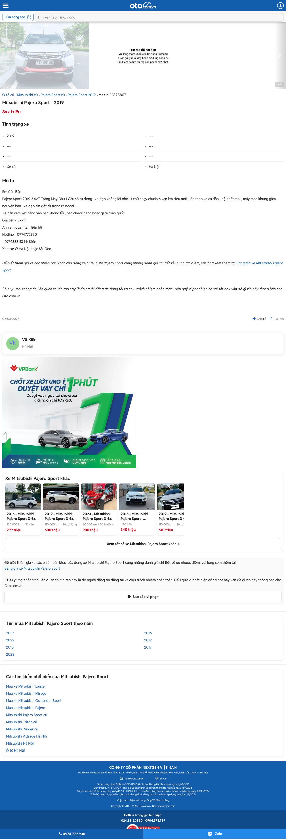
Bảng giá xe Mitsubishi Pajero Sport (32, 568)
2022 (10, 640)
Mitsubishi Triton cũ (21, 722)
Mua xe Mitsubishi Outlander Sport (33, 700)
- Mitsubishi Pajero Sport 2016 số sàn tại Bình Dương (135, 516)
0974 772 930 (74, 834)
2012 (148, 640)
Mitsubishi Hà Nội (20, 743)
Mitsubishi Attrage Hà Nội (26, 736)
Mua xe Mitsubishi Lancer (26, 686)
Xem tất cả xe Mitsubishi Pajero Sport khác (141, 543)
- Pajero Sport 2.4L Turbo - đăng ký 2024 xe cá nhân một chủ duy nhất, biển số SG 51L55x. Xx (98, 516)
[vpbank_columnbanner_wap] (69, 412)
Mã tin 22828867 (112, 95)
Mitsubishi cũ (27, 95)
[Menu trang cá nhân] (280, 5)
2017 (147, 647)
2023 (10, 654)
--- (151, 136)
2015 (10, 647)
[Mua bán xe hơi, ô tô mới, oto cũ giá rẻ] (143, 5)
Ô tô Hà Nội (15, 750)
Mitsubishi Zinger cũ (22, 729)
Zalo (218, 833)
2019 (10, 136)
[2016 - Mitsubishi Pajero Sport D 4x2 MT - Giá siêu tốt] (23, 497)
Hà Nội (154, 166)
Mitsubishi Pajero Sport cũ (26, 715)
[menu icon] (5, 5)
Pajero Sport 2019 (82, 95)
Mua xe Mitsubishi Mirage (26, 693)
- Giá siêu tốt (22, 516)
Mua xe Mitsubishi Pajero (25, 707)
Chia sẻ (261, 319)
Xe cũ (11, 166)
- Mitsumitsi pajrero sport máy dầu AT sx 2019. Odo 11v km (174, 516)
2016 (148, 633)
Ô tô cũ (8, 95)
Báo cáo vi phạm (146, 596)
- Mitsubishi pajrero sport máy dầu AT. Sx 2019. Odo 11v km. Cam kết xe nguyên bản (60, 516)
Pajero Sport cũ (53, 95)
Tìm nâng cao (15, 17)
